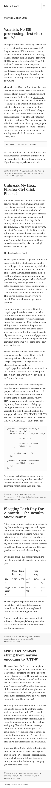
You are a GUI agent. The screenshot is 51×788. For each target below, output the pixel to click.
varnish (40, 173)
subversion (27, 776)
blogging (7, 639)
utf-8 (37, 776)
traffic (31, 639)
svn (33, 776)
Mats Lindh (12, 6)
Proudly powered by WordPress (16, 785)
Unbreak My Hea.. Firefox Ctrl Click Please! (20, 189)
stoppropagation (10, 499)
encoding (7, 776)
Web (39, 171)
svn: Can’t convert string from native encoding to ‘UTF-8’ (21, 655)
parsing (34, 173)
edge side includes (16, 173)
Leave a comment (13, 641)
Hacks (34, 171)
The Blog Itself (26, 636)
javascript (31, 494)
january (14, 639)
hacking (34, 497)
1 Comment (19, 176)
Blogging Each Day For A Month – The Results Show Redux (24, 512)
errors (14, 776)
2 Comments (25, 499)
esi (25, 173)
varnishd (7, 176)
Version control (32, 773)
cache (6, 173)
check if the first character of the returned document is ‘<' (25, 100)
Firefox (28, 497)
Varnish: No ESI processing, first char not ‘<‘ (23, 33)
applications (26, 171)
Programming (9, 497)
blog (38, 636)
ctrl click (21, 497)
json (28, 173)
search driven (23, 639)
